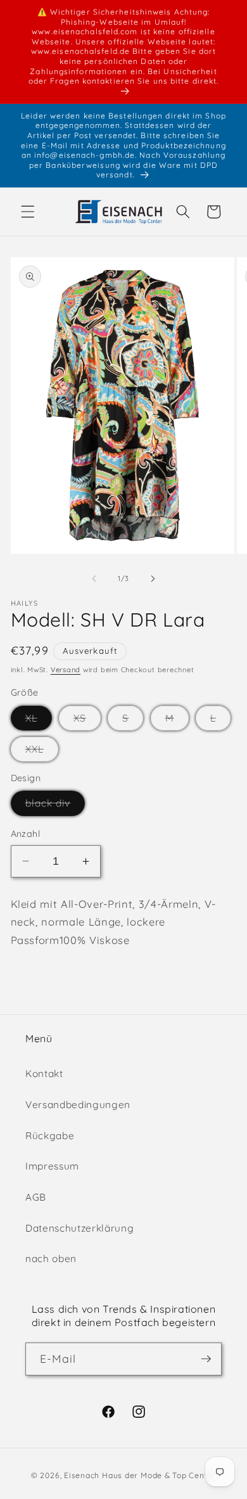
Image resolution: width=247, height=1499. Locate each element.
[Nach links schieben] (94, 578)
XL (38, 720)
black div (55, 805)
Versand (65, 669)
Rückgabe (49, 1136)
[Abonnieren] (206, 1359)
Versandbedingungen (77, 1105)
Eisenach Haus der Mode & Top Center (140, 1475)
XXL (41, 752)
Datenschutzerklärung (79, 1228)
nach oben (51, 1259)
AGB (35, 1197)
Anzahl (26, 833)
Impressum (52, 1166)
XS (87, 720)
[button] (28, 211)
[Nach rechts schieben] (153, 578)
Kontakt (44, 1074)
